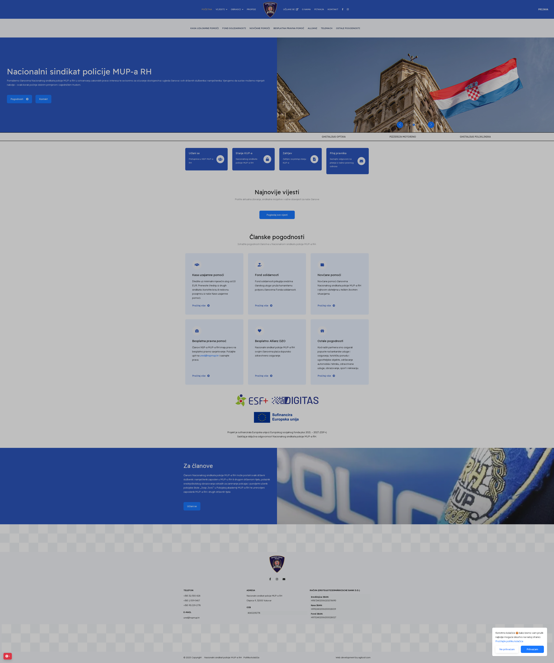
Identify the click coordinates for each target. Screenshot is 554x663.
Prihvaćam (532, 649)
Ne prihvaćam (507, 649)
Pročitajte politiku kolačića (509, 641)
